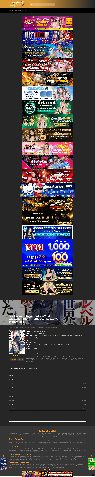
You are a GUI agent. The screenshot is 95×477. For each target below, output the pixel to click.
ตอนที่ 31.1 (11, 379)
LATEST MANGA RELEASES (17, 368)
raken (35, 342)
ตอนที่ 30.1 (11, 387)
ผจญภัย (39, 344)
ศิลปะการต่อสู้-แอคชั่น (59, 344)
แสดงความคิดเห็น (33, 368)
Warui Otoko (37, 340)
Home (10, 327)
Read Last (20, 359)
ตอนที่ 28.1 (11, 404)
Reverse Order (12, 372)
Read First (13, 359)
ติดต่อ (26, 10)
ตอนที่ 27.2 (11, 408)
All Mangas (14, 327)
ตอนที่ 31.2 (11, 375)
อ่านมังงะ (11, 10)
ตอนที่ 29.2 (11, 392)
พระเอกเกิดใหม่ (45, 344)
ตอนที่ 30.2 (11, 383)
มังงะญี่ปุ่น (51, 344)
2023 (35, 351)
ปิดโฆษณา (48, 469)
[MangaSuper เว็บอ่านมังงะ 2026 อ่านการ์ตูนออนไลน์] (17, 4)
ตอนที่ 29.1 (11, 396)
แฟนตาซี (67, 344)
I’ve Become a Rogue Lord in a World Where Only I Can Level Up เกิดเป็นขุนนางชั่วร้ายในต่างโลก (37, 327)
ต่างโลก (35, 344)
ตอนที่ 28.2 (11, 400)
